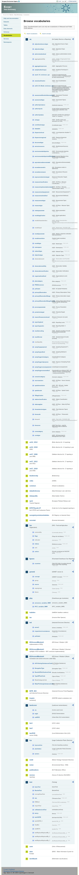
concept (37, 576)
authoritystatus (39, 115)
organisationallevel (40, 276)
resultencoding (39, 331)
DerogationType (39, 668)
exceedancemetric (40, 167)
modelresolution (40, 238)
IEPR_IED (33, 691)
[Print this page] (63, 1)
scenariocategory (40, 376)
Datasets (6, 21)
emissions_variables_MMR (43, 603)
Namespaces (8, 42)
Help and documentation (11, 18)
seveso (32, 775)
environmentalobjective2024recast (43, 156)
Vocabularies (8, 35)
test (30, 782)
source (37, 584)
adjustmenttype (39, 49)
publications (34, 770)
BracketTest (38, 790)
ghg (30, 598)
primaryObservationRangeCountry (43, 301)
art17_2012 (33, 461)
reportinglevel (39, 322)
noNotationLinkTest (40, 809)
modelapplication (40, 215)
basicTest (37, 787)
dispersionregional (40, 137)
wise (31, 851)
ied (30, 622)
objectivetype (39, 255)
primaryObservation (41, 292)
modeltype (38, 243)
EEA (11, 1)
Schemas (6, 32)
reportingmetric (39, 326)
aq (30, 39)
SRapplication (39, 395)
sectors (37, 754)
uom (31, 846)
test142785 (38, 817)
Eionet (11, 14)
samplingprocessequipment (43, 367)
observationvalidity (40, 266)
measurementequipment (42, 192)
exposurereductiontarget (42, 177)
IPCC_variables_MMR (41, 606)
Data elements (8, 28)
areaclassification (40, 81)
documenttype (39, 142)
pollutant (37, 288)
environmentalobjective (42, 151)
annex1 (37, 627)
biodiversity (33, 476)
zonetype (37, 435)
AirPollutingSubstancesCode (43, 663)
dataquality (33, 496)
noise (31, 765)
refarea (37, 544)
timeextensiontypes (40, 409)
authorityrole (38, 108)
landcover (33, 705)
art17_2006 (33, 454)
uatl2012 (37, 717)
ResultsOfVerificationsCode (43, 672)
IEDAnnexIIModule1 (36, 642)
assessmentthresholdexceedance (43, 95)
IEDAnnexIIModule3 (36, 649)
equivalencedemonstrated (42, 162)
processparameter (40, 307)
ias (30, 617)
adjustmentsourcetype (41, 44)
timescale (37, 414)
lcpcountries (38, 745)
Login (59, 1)
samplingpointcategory (42, 357)
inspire (31, 698)
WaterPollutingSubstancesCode (43, 684)
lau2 (31, 728)
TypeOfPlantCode (40, 676)
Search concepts (46, 33)
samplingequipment (41, 347)
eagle (36, 713)
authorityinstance (40, 105)
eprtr (31, 501)
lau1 (31, 723)
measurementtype (40, 200)
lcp (30, 740)
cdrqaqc (37, 120)
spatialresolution (40, 385)
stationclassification (41, 399)
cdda (31, 481)
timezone (37, 425)
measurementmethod (41, 195)
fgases (31, 559)
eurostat (32, 520)
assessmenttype (39, 100)
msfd (31, 760)
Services (6, 38)
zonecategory (39, 431)
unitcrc (37, 551)
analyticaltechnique (40, 70)
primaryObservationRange (42, 296)
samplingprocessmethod (42, 370)
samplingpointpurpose (41, 362)
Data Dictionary (18, 14)
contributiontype (40, 125)
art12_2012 (33, 442)
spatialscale (38, 390)
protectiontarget (39, 312)
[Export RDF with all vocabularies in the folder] (73, 39)
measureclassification (41, 182)
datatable (37, 128)
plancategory (38, 281)
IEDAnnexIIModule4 (36, 656)
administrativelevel (40, 54)
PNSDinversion (39, 285)
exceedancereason (40, 172)
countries (37, 563)
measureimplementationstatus (43, 187)
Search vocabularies (32, 33)
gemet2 (32, 572)
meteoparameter (39, 210)
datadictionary (34, 491)
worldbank (33, 859)
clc (36, 710)
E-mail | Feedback (9, 869)
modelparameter (40, 234)
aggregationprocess (41, 66)
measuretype (38, 205)
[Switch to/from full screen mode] (66, 1)
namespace (38, 247)
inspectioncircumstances (42, 631)
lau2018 (32, 733)
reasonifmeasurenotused (42, 317)
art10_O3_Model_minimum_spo (43, 86)
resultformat (38, 337)
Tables (6, 25)
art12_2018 (33, 447)
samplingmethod (40, 352)
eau (36, 798)
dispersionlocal (39, 132)
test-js (36, 813)
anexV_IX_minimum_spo (42, 75)
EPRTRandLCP (35, 508)
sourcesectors (39, 380)
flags (36, 536)
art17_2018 (33, 468)
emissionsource (39, 146)
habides (32, 612)
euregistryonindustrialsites (39, 515)
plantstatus (38, 749)
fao (30, 525)
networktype (38, 251)
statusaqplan (38, 404)
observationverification (41, 271)
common (32, 486)
